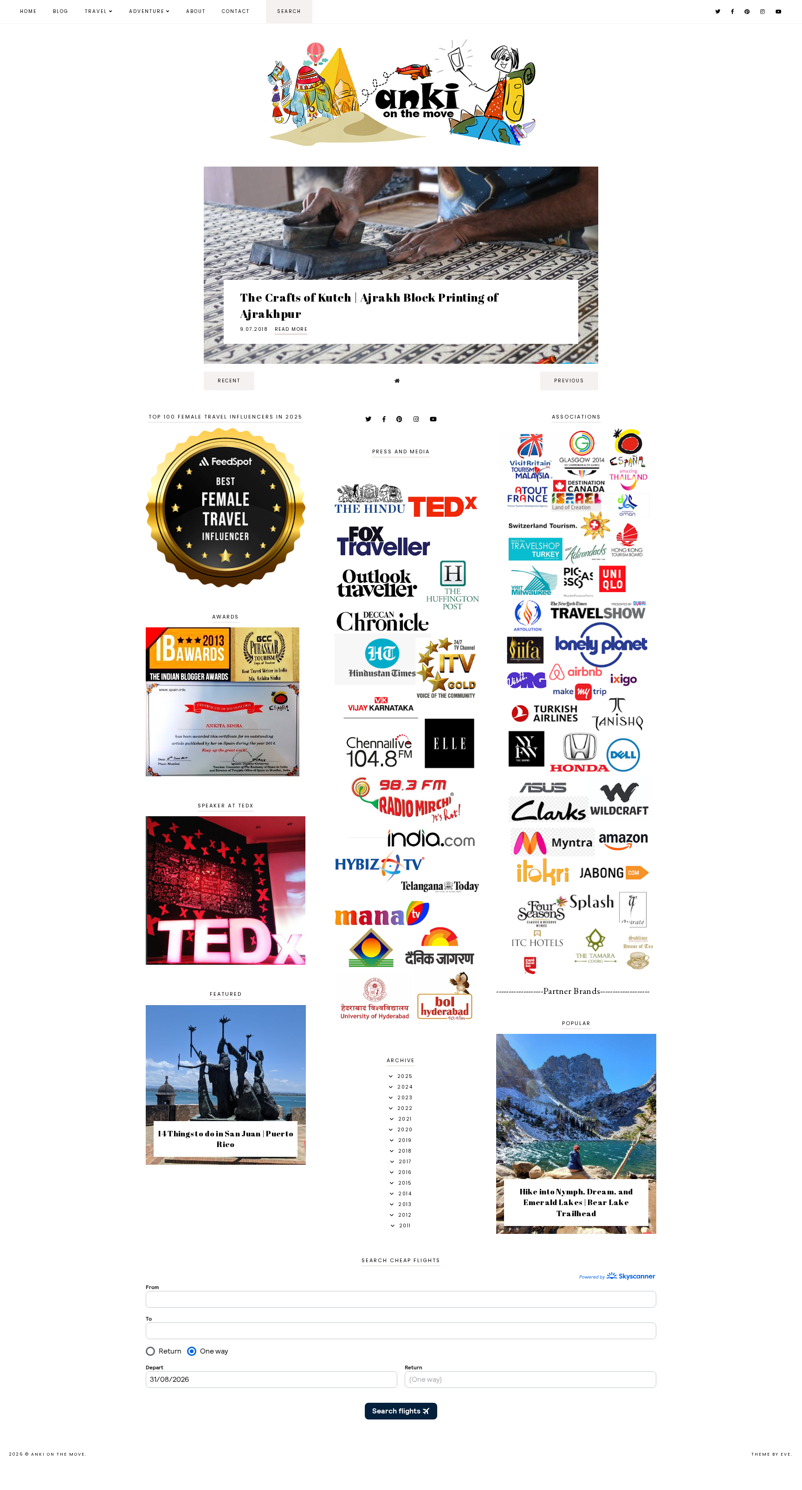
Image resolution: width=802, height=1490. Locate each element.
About (196, 11)
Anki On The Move (58, 1454)
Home (28, 11)
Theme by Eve (771, 1454)
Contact (236, 11)
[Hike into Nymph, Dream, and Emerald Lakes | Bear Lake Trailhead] (576, 1231)
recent (229, 380)
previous (569, 380)
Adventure (146, 11)
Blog (61, 11)
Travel (96, 11)
